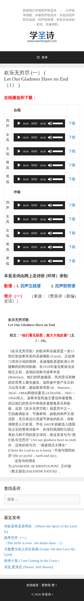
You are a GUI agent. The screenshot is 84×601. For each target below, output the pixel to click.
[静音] (50, 123)
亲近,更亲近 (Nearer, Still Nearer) (28, 567)
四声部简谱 (65, 286)
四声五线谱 (31, 286)
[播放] (19, 123)
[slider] (58, 123)
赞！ (55, 585)
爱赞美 (46, 585)
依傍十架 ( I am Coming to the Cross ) (31, 561)
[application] (39, 123)
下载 (72, 123)
